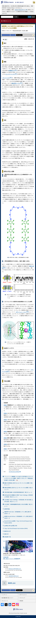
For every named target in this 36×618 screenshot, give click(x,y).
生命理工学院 (5, 557)
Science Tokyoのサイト (20, 9)
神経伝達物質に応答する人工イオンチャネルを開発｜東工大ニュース (18, 488)
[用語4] (5, 431)
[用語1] (5, 405)
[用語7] (5, 449)
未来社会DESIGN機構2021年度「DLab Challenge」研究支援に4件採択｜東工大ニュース (18, 496)
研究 (6, 39)
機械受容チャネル (17, 83)
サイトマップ (22, 597)
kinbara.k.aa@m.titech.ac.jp (15, 568)
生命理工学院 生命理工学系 (10, 525)
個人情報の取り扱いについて (7, 597)
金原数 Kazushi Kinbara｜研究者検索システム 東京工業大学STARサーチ (18, 517)
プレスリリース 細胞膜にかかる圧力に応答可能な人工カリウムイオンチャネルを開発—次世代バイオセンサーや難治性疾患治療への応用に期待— (18, 478)
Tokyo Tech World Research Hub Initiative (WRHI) (16, 528)
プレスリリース (5, 600)
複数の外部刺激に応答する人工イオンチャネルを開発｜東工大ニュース (18, 484)
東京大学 (6, 534)
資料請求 (21, 600)
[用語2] (5, 413)
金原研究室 (7, 509)
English (33, 16)
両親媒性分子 (12, 70)
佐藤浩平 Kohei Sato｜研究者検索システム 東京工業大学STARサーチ (17, 512)
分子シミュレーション (22, 312)
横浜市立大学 (7, 531)
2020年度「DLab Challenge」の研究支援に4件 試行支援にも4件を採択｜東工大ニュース (18, 500)
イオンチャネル (7, 77)
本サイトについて (23, 594)
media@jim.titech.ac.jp (14, 575)
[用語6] (5, 444)
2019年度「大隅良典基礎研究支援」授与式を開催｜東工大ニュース (18, 505)
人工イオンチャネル (11, 74)
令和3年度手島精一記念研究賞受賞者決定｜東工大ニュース (18, 492)
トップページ (4, 594)
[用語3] (5, 419)
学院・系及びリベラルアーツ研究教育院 (11, 558)
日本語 (29, 16)
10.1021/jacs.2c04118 (14, 471)
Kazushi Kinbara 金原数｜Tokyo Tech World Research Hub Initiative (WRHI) (18, 522)
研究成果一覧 (7, 537)
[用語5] (5, 438)
